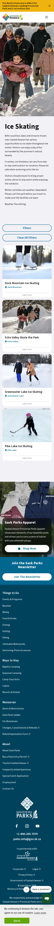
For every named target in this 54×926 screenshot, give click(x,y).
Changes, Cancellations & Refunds (19, 727)
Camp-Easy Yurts (11, 679)
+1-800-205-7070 (27, 834)
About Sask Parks (11, 750)
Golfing (6, 631)
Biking (5, 612)
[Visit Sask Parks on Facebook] (16, 826)
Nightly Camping (11, 666)
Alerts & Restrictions (13, 708)
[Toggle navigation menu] (46, 17)
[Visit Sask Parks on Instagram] (27, 826)
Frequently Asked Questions (16, 769)
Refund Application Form (15, 734)
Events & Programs (12, 599)
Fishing (6, 625)
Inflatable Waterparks (13, 644)
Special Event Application (15, 776)
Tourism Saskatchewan (14, 763)
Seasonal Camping (11, 673)
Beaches (6, 605)
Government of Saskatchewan (25, 880)
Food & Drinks (9, 618)
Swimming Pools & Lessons (16, 650)
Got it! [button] (17, 920)
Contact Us (8, 788)
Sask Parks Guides (11, 715)
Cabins (5, 686)
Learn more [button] (40, 913)
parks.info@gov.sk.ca (27, 839)
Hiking (5, 637)
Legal (35, 869)
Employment (9, 782)
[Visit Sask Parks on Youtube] (37, 826)
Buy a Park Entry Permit (14, 756)
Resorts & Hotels (11, 692)
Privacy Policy (25, 874)
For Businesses (10, 721)
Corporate (18, 869)
